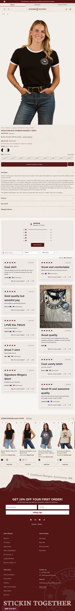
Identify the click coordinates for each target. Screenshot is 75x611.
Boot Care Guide (44, 546)
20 (61, 158)
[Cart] (69, 9)
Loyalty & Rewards (9, 558)
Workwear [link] (37, 5)
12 (29, 158)
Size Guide (71, 154)
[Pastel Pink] (23, 460)
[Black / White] (3, 150)
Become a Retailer (9, 563)
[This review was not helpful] (31, 281)
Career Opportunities (10, 550)
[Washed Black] (39, 460)
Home (2, 128)
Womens (8, 128)
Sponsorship (7, 546)
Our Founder (7, 554)
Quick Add (9, 464)
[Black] (2, 460)
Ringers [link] (12, 5)
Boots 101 (42, 542)
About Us (6, 538)
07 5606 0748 (46, 572)
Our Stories (7, 542)
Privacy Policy (7, 579)
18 (53, 158)
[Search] (10, 9)
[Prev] (69, 419)
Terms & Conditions (9, 575)
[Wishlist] (65, 9)
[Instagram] (35, 520)
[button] (71, 164)
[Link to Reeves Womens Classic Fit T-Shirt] (9, 435)
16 (45, 158)
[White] (4, 460)
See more (29, 418)
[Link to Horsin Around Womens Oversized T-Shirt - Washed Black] (46, 435)
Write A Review (38, 245)
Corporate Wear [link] (62, 5)
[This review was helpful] (27, 281)
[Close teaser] (19, 606)
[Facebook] (31, 520)
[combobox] (32, 253)
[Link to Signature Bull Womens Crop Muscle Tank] (28, 435)
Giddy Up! (37, 512)
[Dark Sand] (7, 460)
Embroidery (42, 550)
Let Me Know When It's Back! (34, 164)
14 (37, 158)
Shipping (6, 583)
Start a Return (7, 591)
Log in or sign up (27, 137)
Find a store (42, 587)
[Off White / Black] (7, 150)
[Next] (73, 419)
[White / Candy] (26, 460)
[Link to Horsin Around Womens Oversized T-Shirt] (65, 435)
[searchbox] (13, 252)
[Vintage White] (58, 460)
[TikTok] (44, 520)
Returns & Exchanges (10, 587)
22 (69, 158)
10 (21, 158)
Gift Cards (6, 595)
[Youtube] (39, 520)
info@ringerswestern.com (49, 575)
